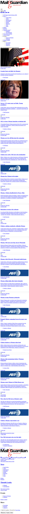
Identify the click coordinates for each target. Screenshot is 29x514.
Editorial (5, 485)
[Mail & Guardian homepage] (14, 5)
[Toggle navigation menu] (1, 9)
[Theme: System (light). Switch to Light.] (2, 11)
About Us (5, 507)
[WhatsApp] (7, 12)
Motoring (5, 473)
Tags (2, 460)
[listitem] (3, 457)
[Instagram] (2, 12)
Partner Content (4, 499)
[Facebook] (1, 12)
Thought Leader (6, 482)
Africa (4, 468)
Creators (4, 460)
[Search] (5, 11)
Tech (4, 474)
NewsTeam (17, 510)
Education (5, 471)
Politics (2, 478)
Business (2, 479)
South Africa (6, 467)
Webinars (5, 497)
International (6, 469)
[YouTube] (8, 12)
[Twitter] (6, 12)
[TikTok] (5, 12)
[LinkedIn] (3, 12)
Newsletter (5, 505)
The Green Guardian (5, 488)
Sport (4, 476)
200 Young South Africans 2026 (7, 461)
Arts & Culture (4, 490)
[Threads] (4, 12)
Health (4, 472)
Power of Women (7, 496)
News (2, 464)
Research (5, 506)
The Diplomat (6, 486)
